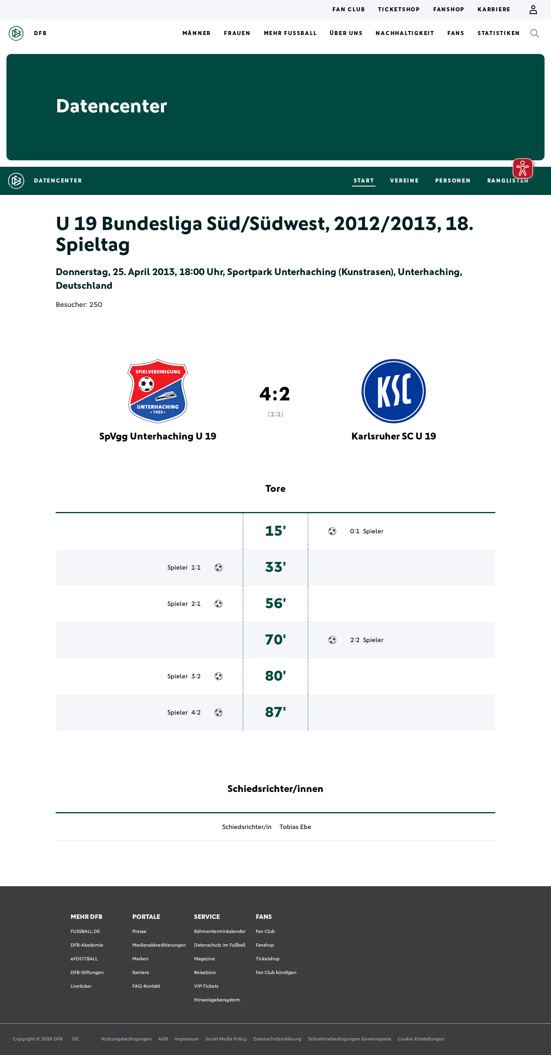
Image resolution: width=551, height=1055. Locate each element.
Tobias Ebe (295, 827)
